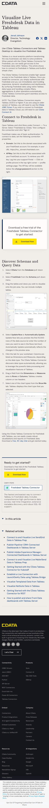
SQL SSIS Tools (31, 676)
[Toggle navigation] (43, 3)
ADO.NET (5, 676)
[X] (8, 644)
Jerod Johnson (17, 35)
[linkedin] (4, 644)
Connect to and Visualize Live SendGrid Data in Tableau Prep (26, 539)
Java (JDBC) (6, 672)
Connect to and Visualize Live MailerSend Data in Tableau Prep (26, 561)
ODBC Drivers (7, 668)
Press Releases (31, 717)
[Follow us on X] (41, 38)
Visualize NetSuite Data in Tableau (23, 586)
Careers (29, 736)
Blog (3, 762)
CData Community (9, 754)
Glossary (5, 774)
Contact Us (30, 740)
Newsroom (30, 721)
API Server (6, 684)
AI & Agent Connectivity (11, 721)
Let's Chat (9, 652)
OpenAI (28, 774)
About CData (31, 713)
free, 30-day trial (20, 441)
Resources (6, 766)
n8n (27, 770)
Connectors (6, 713)
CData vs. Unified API (10, 732)
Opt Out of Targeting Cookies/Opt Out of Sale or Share (24, 804)
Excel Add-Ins (7, 691)
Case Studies (7, 758)
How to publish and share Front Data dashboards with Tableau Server (24, 599)
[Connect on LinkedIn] (45, 38)
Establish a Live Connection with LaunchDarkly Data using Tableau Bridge (26, 575)
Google (28, 762)
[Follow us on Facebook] (37, 38)
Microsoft (29, 766)
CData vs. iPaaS (8, 729)
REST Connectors (8, 688)
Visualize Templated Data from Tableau (25, 581)
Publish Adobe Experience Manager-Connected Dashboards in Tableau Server (27, 553)
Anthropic (29, 754)
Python (4, 680)
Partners (29, 732)
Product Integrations (9, 717)
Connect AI (30, 672)
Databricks (30, 758)
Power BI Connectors (10, 695)
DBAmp (28, 680)
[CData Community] (18, 644)
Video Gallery (7, 777)
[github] (13, 644)
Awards (29, 725)
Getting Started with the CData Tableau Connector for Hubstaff (26, 568)
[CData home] (11, 3)
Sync (28, 668)
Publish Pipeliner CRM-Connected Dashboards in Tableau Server (23, 546)
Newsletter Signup (9, 770)
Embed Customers (9, 725)
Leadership (30, 729)
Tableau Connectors (9, 699)
